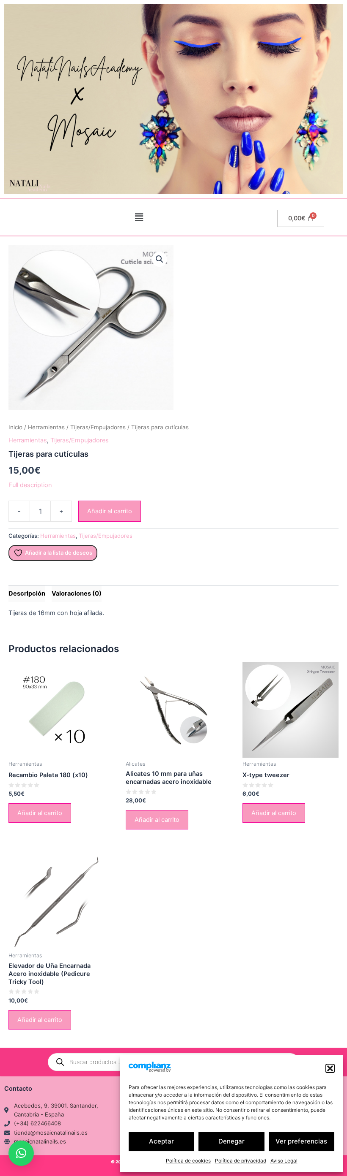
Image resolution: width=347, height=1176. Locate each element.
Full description (30, 485)
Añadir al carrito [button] (39, 813)
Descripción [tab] (26, 593)
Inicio (15, 427)
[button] (330, 1068)
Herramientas (46, 427)
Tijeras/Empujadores (98, 427)
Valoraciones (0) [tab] (77, 593)
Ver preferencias (301, 1141)
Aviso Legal (283, 1160)
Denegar (231, 1141)
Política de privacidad (240, 1160)
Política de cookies (188, 1160)
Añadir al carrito (109, 511)
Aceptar (161, 1141)
